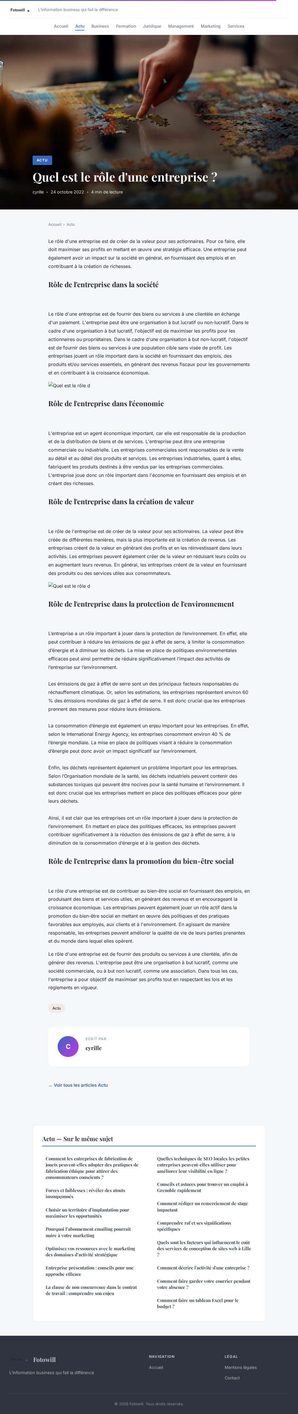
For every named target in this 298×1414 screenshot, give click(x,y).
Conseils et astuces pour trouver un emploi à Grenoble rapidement (202, 1187)
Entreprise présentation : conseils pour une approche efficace (90, 1271)
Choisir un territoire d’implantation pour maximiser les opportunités (87, 1213)
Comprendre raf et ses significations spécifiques (194, 1226)
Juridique (152, 26)
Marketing (211, 26)
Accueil (61, 26)
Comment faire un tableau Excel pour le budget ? (198, 1303)
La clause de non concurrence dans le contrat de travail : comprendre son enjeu (91, 1290)
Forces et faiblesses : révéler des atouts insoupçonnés (85, 1193)
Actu (79, 26)
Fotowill (44, 1359)
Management (181, 26)
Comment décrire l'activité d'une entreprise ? (203, 1268)
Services (236, 26)
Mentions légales (241, 1367)
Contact (232, 1377)
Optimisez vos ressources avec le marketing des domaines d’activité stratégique (90, 1251)
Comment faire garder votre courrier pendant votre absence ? (203, 1284)
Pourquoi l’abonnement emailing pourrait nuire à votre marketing (88, 1232)
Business (100, 26)
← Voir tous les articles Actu (78, 1085)
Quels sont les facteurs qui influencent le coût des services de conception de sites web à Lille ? (204, 1248)
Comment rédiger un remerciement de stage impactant (202, 1206)
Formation (126, 26)
